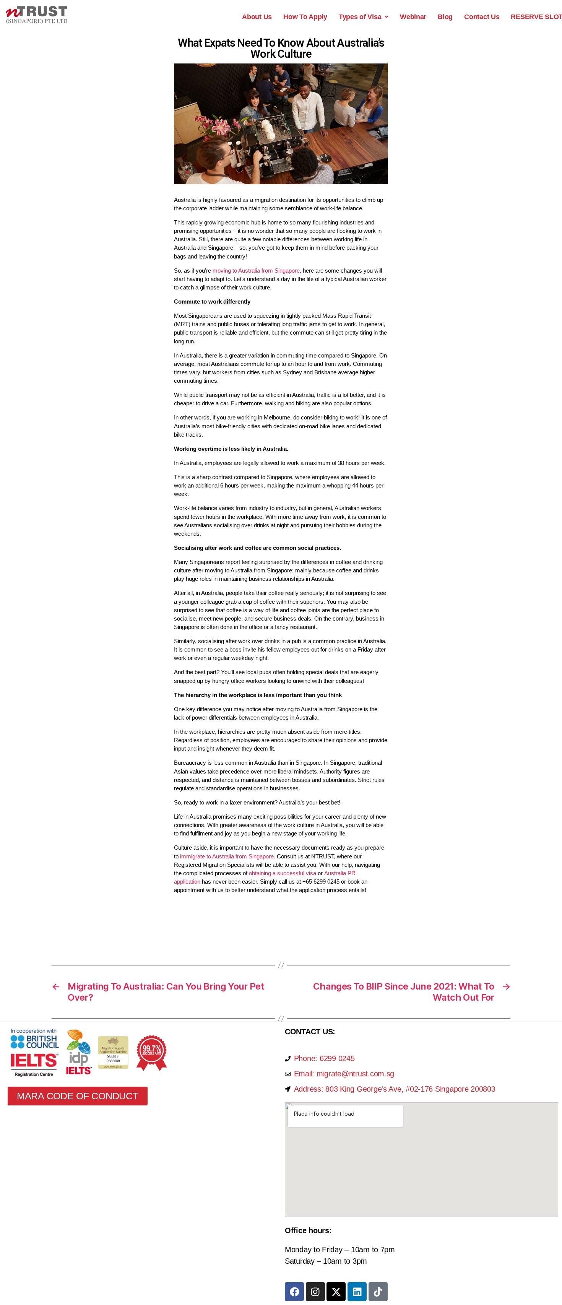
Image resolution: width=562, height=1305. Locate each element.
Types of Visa (360, 17)
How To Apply (305, 17)
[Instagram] (315, 1291)
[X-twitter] (336, 1291)
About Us (257, 17)
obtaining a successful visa (282, 873)
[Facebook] (294, 1291)
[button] (363, 17)
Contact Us (481, 17)
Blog (445, 17)
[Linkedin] (357, 1291)
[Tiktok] (378, 1291)
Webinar (413, 17)
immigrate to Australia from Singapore (227, 856)
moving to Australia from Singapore (256, 270)
